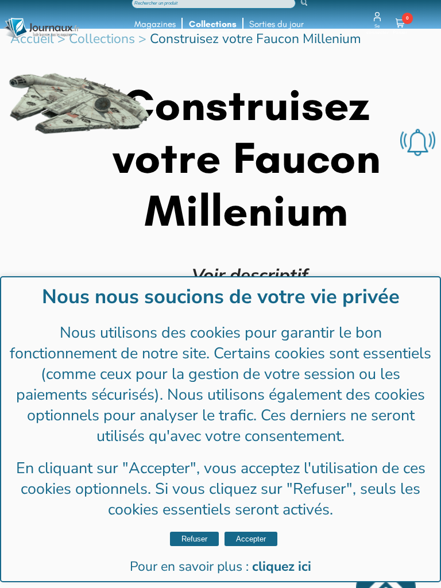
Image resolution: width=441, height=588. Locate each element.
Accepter (251, 539)
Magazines (155, 24)
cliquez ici (281, 566)
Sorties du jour (276, 24)
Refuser (194, 539)
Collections (213, 24)
